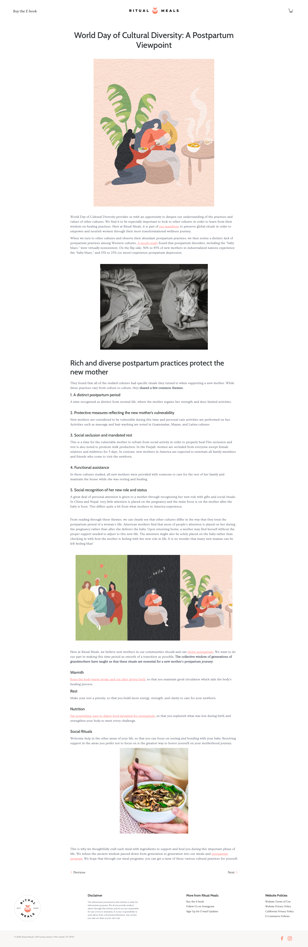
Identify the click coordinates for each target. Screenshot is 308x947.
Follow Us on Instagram (200, 906)
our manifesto (169, 226)
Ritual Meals (28, 937)
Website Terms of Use (278, 901)
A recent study (147, 243)
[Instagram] (291, 938)
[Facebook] (283, 938)
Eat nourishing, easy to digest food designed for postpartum (112, 716)
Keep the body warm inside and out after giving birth (107, 679)
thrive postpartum (200, 652)
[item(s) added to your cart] (291, 11)
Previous (79, 872)
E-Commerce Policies (277, 916)
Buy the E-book (25, 11)
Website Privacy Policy (278, 906)
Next (231, 872)
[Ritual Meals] (154, 11)
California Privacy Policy (279, 911)
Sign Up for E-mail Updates (202, 911)
